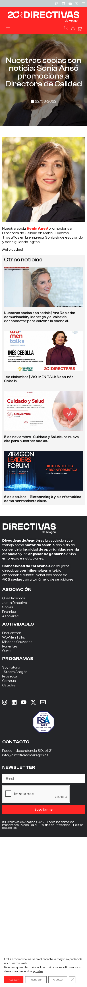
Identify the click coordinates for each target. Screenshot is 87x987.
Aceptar (14, 979)
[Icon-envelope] (83, 3)
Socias (7, 607)
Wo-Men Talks (13, 637)
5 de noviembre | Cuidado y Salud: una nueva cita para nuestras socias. (41, 439)
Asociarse (10, 616)
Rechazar (36, 979)
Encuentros (11, 633)
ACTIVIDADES (18, 624)
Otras (7, 651)
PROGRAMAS (17, 658)
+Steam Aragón (14, 672)
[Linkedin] (63, 3)
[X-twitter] (76, 3)
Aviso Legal (29, 825)
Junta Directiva (14, 603)
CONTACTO (15, 741)
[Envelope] (42, 702)
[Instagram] (56, 3)
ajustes (38, 971)
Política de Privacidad (55, 825)
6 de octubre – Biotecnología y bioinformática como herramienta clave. (42, 499)
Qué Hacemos (13, 598)
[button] (7, 28)
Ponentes (10, 646)
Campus (9, 681)
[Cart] (79, 29)
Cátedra (9, 685)
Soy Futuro (11, 667)
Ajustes (57, 979)
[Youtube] (70, 3)
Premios (9, 612)
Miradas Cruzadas (17, 642)
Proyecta (9, 676)
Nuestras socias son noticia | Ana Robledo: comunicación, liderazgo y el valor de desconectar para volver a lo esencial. (39, 317)
